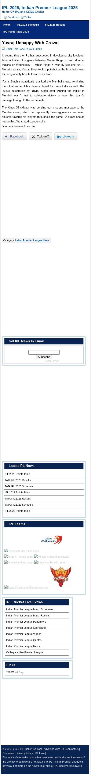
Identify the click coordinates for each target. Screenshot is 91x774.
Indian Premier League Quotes (23, 640)
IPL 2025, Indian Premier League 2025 (40, 7)
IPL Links (40, 753)
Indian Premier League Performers (26, 621)
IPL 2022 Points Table (17, 510)
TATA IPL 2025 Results (18, 480)
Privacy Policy (25, 753)
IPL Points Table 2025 (16, 31)
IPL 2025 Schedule (28, 24)
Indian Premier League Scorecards (26, 627)
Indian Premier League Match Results (28, 615)
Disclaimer (9, 753)
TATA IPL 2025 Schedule (19, 486)
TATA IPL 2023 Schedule (19, 504)
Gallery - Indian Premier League (24, 652)
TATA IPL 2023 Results (18, 498)
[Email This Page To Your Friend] (3, 49)
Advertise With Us (54, 749)
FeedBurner (52, 361)
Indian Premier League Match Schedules (29, 609)
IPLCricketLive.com (31, 749)
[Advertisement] (45, 189)
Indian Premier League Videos (23, 634)
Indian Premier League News (32, 240)
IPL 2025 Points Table (17, 474)
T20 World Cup (14, 672)
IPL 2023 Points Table (17, 492)
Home (7, 24)
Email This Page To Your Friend (24, 49)
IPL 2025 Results (55, 24)
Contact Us (72, 749)
